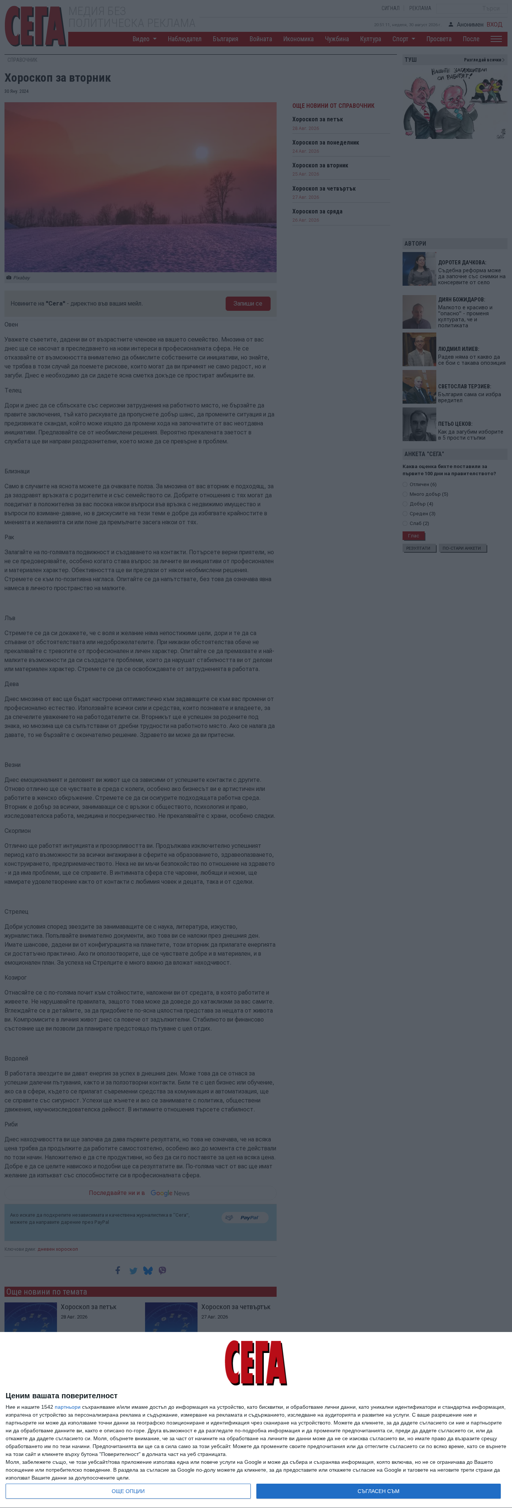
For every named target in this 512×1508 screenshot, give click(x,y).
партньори (68, 1407)
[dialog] (256, 1420)
